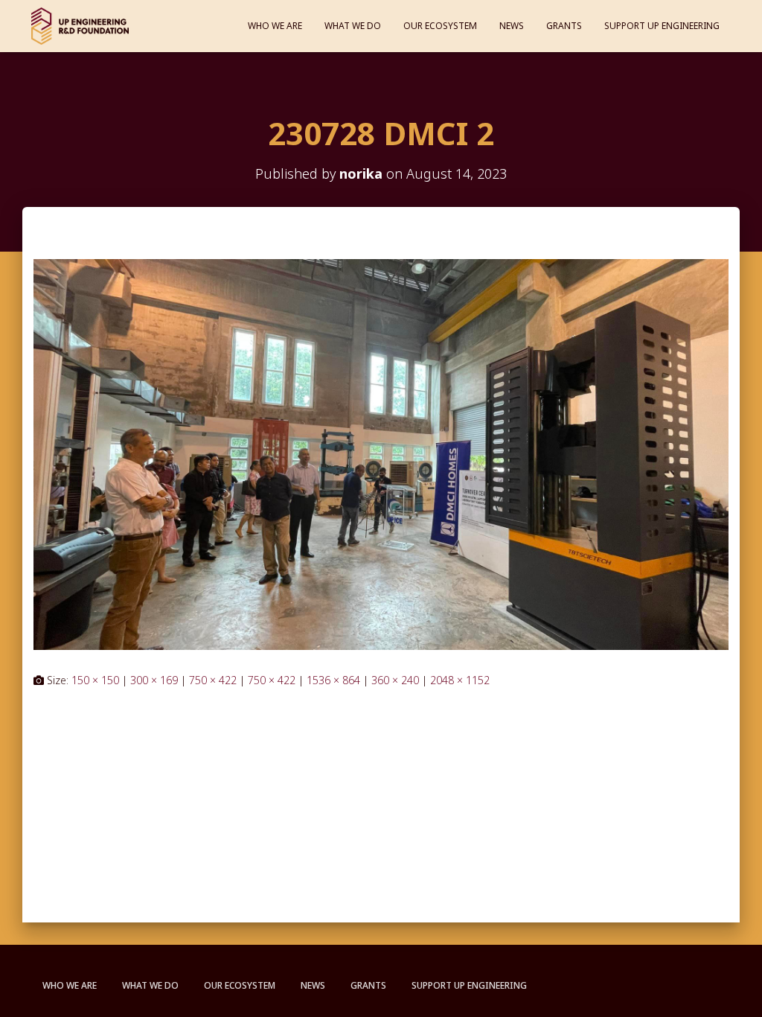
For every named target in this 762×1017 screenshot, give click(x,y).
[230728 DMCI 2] (381, 453)
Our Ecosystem (440, 25)
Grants (564, 25)
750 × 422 (213, 680)
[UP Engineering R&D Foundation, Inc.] (80, 26)
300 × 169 (154, 680)
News (511, 25)
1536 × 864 (333, 680)
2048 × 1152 (460, 680)
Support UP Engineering (662, 25)
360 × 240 (395, 680)
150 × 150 (95, 680)
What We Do (352, 25)
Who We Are (275, 25)
